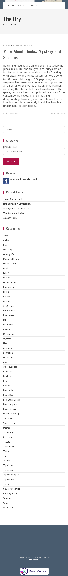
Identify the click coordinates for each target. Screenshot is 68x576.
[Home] (4, 24)
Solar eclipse (9, 423)
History (6, 296)
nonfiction (8, 352)
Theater (7, 442)
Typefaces (8, 465)
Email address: (10, 146)
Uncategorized (10, 493)
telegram (7, 437)
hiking (6, 291)
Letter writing (9, 310)
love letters (8, 315)
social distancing (11, 413)
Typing (6, 484)
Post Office (8, 395)
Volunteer (7, 498)
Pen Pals (7, 376)
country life (8, 254)
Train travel (8, 446)
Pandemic (7, 371)
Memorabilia (9, 334)
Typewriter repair (11, 474)
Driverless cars (10, 263)
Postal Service (9, 409)
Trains (6, 451)
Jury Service (8, 306)
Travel (6, 456)
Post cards (8, 390)
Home (11, 5)
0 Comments (12, 113)
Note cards (8, 357)
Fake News (8, 273)
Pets (5, 381)
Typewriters (8, 479)
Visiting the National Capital (16, 208)
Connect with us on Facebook (23, 179)
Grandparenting (10, 282)
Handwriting (8, 287)
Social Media (9, 418)
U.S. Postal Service (11, 488)
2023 (5, 235)
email (6, 268)
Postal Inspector (10, 404)
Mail (5, 320)
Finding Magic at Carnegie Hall (17, 203)
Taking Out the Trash (13, 199)
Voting (6, 503)
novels (28, 45)
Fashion (7, 277)
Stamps (6, 427)
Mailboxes (8, 324)
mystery (17, 45)
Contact (35, 5)
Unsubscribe (34, 559)
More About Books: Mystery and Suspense (32, 54)
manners (7, 329)
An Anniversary (10, 217)
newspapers (9, 348)
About (22, 5)
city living (7, 249)
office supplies (10, 366)
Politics (6, 385)
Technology (8, 432)
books (6, 45)
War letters (8, 507)
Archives (7, 240)
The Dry (12, 24)
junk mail (7, 301)
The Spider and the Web (14, 213)
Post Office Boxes (11, 399)
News (6, 343)
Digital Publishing (11, 259)
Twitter (6, 460)
